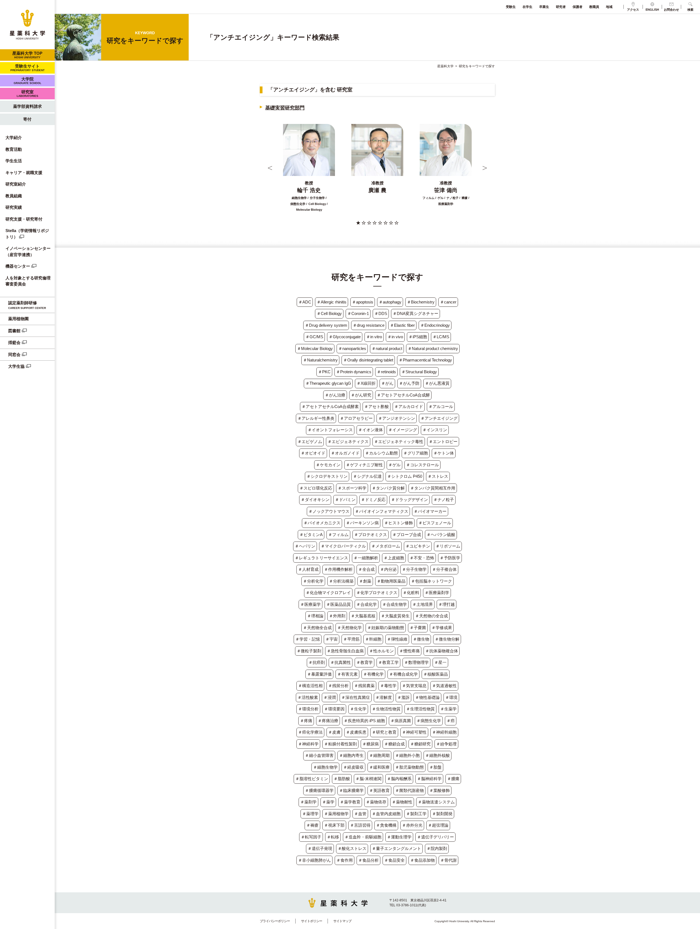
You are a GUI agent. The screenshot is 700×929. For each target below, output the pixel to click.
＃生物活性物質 (386, 709)
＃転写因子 (311, 837)
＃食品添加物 (422, 860)
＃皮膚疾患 (356, 732)
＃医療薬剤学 (437, 592)
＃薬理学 (310, 813)
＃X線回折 (366, 383)
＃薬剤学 (308, 802)
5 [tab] (380, 222)
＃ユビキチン (418, 546)
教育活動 (13, 149)
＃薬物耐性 (402, 802)
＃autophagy (390, 302)
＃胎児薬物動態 (409, 767)
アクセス (633, 9)
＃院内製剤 (437, 848)
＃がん (387, 383)
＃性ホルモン (381, 651)
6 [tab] (385, 222)
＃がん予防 (409, 383)
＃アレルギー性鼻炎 (316, 418)
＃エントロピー (443, 441)
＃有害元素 (347, 674)
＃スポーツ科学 (352, 488)
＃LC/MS (441, 336)
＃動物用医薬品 (391, 581)
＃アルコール (440, 406)
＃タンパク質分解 (388, 488)
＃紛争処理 (446, 744)
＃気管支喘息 (414, 685)
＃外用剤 (337, 615)
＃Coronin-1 (358, 313)
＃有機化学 (373, 674)
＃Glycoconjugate (345, 336)
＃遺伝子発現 (320, 848)
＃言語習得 (360, 825)
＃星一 (440, 662)
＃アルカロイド (408, 406)
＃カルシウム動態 (381, 453)
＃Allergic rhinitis (331, 302)
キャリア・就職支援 (23, 172)
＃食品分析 (368, 860)
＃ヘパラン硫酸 (441, 534)
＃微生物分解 (447, 639)
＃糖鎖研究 (420, 744)
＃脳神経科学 (429, 778)
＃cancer (448, 302)
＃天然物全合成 (317, 627)
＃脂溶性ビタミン (311, 778)
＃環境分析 (308, 709)
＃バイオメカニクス (322, 522)
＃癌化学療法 (310, 732)
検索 (690, 9)
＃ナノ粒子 (443, 499)
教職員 (594, 7)
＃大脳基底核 (363, 615)
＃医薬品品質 (338, 604)
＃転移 (333, 837)
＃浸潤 (329, 697)
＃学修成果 (441, 627)
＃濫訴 (403, 697)
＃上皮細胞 (394, 557)
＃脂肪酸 (342, 778)
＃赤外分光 (412, 825)
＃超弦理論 (438, 825)
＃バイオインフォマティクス (381, 511)
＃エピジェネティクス (348, 441)
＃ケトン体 (443, 453)
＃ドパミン (345, 499)
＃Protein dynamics (353, 371)
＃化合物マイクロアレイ (328, 592)
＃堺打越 (446, 604)
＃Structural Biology (419, 371)
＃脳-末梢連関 (368, 778)
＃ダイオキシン (315, 499)
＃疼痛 (306, 720)
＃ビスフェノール (434, 522)
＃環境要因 (334, 709)
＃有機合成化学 (403, 674)
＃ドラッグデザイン (409, 499)
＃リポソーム (448, 546)
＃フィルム (338, 534)
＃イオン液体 (370, 429)
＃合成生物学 (394, 604)
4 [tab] (375, 222)
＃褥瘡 (312, 825)
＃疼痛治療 (328, 720)
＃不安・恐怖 (422, 557)
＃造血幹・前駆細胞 (363, 837)
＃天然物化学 (349, 627)
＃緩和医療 (379, 767)
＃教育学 (364, 662)
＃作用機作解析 (338, 569)
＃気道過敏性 (444, 685)
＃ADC (304, 302)
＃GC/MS (314, 336)
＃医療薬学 (310, 604)
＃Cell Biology (329, 313)
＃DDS (380, 313)
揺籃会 (14, 342)
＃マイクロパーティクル (343, 546)
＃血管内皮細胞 (386, 813)
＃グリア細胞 (415, 453)
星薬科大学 (445, 66)
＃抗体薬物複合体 (441, 651)
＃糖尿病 (370, 744)
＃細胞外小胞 (407, 755)
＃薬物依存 (376, 802)
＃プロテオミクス (370, 534)
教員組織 (13, 195)
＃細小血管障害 (319, 755)
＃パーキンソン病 (362, 522)
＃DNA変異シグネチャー (415, 313)
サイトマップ (342, 921)
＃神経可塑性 (414, 732)
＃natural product (387, 348)
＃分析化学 (313, 581)
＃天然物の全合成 (431, 615)
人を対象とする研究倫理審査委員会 (28, 281)
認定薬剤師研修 (27, 305)
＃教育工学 (388, 662)
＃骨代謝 (448, 860)
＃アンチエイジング (439, 418)
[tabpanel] (309, 168)
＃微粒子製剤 (309, 651)
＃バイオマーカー (430, 511)
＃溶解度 (383, 697)
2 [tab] (364, 222)
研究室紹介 (15, 184)
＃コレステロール (422, 464)
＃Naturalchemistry (320, 360)
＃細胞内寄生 (351, 755)
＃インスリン (434, 429)
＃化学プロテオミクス (376, 592)
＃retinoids (386, 371)
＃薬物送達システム (436, 802)
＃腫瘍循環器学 (319, 790)
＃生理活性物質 (420, 709)
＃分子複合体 (444, 569)
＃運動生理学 (399, 837)
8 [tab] (396, 222)
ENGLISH (652, 9)
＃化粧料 (411, 592)
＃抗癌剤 (316, 662)
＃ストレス (438, 476)
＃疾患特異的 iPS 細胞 (364, 720)
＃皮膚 (334, 732)
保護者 (577, 7)
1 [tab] (358, 222)
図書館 (14, 330)
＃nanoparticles (352, 348)
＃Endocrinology (435, 325)
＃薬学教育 (350, 802)
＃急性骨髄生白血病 (345, 651)
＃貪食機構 (386, 825)
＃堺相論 (315, 615)
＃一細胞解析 (366, 557)
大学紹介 (13, 137)
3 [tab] (369, 222)
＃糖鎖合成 (394, 744)
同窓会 (14, 354)
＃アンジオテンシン (396, 418)
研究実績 (13, 207)
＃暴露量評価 (319, 674)
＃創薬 (365, 581)
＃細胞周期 (379, 755)
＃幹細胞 (373, 639)
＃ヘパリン (305, 546)
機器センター (17, 266)
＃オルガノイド (345, 453)
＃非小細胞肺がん (314, 860)
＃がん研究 (361, 395)
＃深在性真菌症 (355, 697)
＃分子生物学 (414, 569)
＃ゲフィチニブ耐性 (364, 464)
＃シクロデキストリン (327, 476)
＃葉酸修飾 (439, 790)
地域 (609, 7)
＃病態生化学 (428, 720)
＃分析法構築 (341, 581)
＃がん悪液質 (437, 383)
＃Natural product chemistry (433, 348)
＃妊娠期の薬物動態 (385, 627)
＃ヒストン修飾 (398, 522)
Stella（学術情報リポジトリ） (27, 233)
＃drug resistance (368, 325)
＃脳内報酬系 (399, 778)
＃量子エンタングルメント (396, 848)
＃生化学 (358, 709)
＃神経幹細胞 (444, 732)
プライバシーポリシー (275, 921)
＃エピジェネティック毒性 (398, 441)
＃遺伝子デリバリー (435, 837)
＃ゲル (394, 464)
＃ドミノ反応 (373, 499)
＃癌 (451, 720)
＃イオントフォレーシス (330, 429)
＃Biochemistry (420, 302)
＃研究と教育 (384, 732)
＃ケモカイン (328, 464)
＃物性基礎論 (427, 697)
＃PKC (324, 371)
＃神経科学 (308, 744)
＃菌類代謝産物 (409, 790)
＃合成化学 (366, 604)
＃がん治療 (335, 395)
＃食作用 (344, 860)
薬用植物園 (18, 318)
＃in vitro (374, 336)
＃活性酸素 (308, 697)
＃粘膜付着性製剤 (340, 744)
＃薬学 (328, 802)
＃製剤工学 (416, 813)
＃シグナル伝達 (367, 476)
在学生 (527, 7)
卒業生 (544, 7)
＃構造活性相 (310, 685)
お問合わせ (671, 9)
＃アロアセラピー (356, 418)
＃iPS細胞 (418, 336)
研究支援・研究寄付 (23, 219)
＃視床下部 (334, 825)
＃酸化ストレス (352, 848)
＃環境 (451, 697)
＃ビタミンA (311, 534)
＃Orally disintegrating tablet (368, 360)
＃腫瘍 (453, 778)
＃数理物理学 (416, 662)
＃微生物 (421, 639)
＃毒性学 (388, 685)
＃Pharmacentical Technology (425, 360)
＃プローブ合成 (406, 534)
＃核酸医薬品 (435, 674)
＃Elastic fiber (402, 325)
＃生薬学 (448, 709)
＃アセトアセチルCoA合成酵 (403, 395)
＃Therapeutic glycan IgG (328, 383)
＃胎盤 (435, 767)
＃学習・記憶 (307, 639)
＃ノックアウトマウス (328, 511)
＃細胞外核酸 (437, 755)
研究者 (561, 7)
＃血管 (360, 813)
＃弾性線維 (397, 639)
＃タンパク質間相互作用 (432, 488)
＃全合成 (366, 569)
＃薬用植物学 (336, 813)
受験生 (511, 7)
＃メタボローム (385, 546)
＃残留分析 (338, 685)
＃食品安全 (394, 860)
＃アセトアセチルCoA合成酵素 (330, 406)
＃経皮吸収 (353, 767)
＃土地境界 (422, 604)
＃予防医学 (450, 557)
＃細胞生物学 (325, 767)
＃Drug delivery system (326, 325)
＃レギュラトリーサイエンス (321, 557)
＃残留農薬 (364, 685)
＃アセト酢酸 (376, 406)
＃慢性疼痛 (409, 651)
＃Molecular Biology (315, 348)
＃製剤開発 (442, 813)
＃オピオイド (313, 453)
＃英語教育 (379, 790)
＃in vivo (395, 336)
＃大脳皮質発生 (395, 615)
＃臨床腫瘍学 (351, 790)
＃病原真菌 (400, 720)
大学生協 (16, 366)
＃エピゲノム (310, 441)
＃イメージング (402, 429)
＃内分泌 (388, 569)
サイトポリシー (311, 921)
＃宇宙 (331, 639)
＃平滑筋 (351, 639)
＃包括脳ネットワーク (431, 581)
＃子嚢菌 (418, 627)
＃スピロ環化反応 (315, 488)
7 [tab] (391, 222)
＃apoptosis (362, 302)
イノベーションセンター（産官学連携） (28, 251)
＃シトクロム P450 (404, 476)
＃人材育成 (308, 569)
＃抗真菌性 (340, 662)
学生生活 (13, 160)
